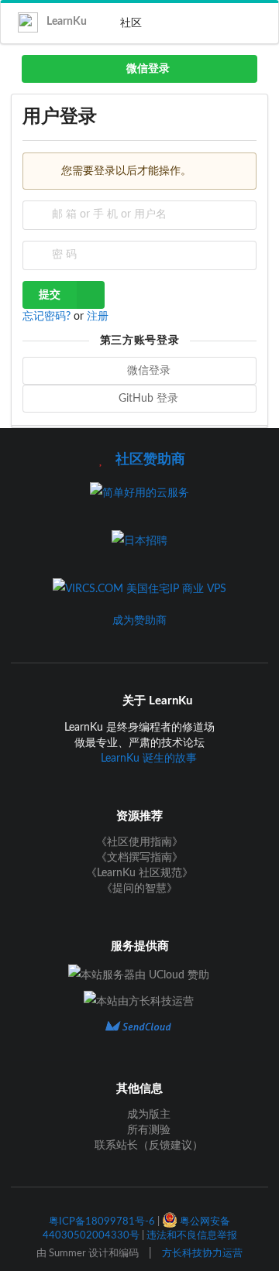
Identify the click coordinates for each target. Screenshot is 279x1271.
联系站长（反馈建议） (147, 1145)
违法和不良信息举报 (191, 1235)
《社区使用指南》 (139, 842)
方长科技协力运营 (202, 1253)
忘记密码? (48, 316)
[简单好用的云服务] (139, 493)
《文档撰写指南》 (139, 857)
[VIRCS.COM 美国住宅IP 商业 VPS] (139, 589)
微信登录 (147, 68)
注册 (97, 316)
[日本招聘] (139, 541)
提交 (49, 294)
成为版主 (147, 1114)
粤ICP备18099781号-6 (102, 1221)
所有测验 (147, 1130)
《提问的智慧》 (139, 888)
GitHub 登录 (146, 398)
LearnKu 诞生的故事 (149, 758)
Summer (67, 1253)
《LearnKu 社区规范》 (139, 873)
